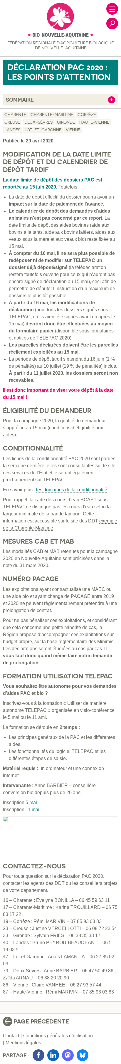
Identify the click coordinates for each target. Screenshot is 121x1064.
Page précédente (41, 1021)
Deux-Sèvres (38, 122)
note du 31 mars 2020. (26, 565)
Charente (15, 114)
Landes (12, 129)
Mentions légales (23, 1042)
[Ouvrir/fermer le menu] (112, 9)
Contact (11, 1035)
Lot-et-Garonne (43, 129)
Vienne (73, 129)
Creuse (12, 122)
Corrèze (87, 114)
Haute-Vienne (94, 122)
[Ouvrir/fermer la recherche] (112, 23)
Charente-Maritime (52, 114)
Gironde (66, 122)
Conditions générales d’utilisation (58, 1035)
